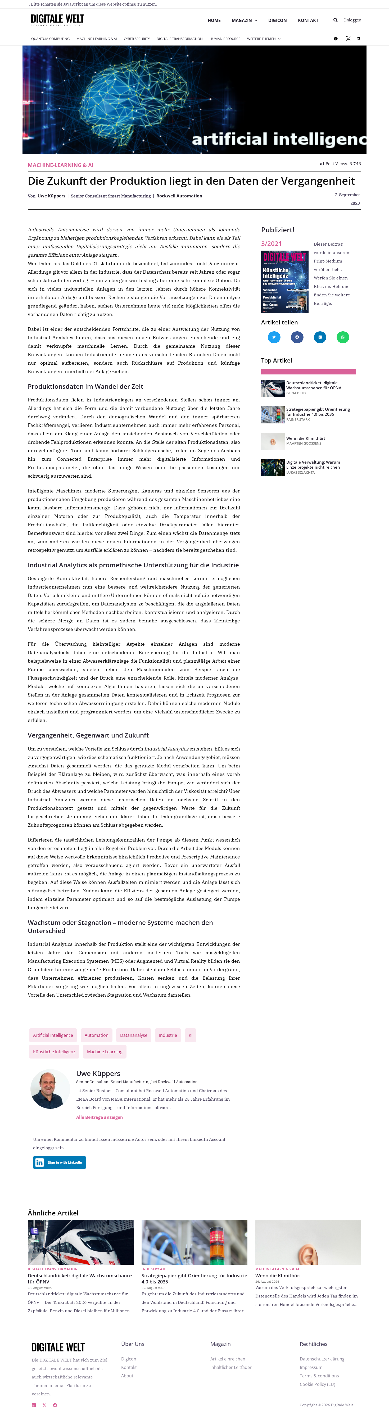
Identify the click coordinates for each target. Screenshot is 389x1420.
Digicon (128, 1359)
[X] (348, 38)
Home (214, 20)
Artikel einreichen (227, 1359)
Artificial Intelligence (53, 1035)
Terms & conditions (319, 1376)
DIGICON (277, 20)
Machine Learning (105, 1052)
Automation (96, 1035)
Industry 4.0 (153, 1269)
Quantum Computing (50, 38)
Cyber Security (137, 38)
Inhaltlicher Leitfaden (231, 1367)
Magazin (242, 20)
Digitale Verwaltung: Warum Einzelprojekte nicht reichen (313, 464)
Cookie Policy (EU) (317, 1384)
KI (190, 1035)
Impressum (311, 1367)
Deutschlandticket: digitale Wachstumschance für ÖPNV (313, 385)
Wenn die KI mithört (305, 438)
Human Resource (225, 38)
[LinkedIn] (358, 39)
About (127, 1376)
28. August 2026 (40, 1288)
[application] (254, 20)
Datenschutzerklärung (322, 1359)
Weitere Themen (261, 38)
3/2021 (271, 243)
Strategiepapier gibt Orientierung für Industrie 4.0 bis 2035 (318, 411)
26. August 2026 (267, 1281)
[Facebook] (336, 39)
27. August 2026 (153, 1288)
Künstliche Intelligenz (54, 1052)
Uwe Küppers (51, 196)
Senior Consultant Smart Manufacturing (116, 1081)
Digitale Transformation (180, 38)
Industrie (168, 1035)
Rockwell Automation (179, 196)
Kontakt (308, 20)
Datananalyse (133, 1035)
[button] (335, 20)
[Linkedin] (34, 1405)
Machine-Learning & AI (96, 38)
